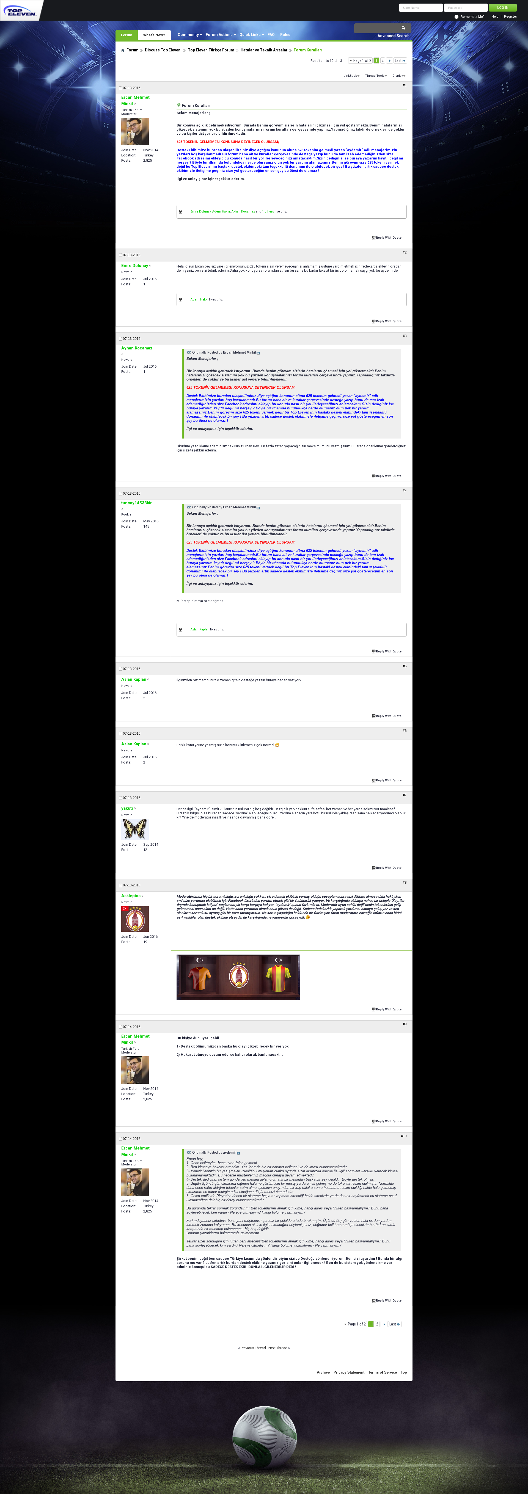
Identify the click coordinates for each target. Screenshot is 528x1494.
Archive (323, 1372)
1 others (268, 211)
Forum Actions (219, 34)
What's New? (154, 35)
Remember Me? (472, 17)
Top (404, 1372)
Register (510, 16)
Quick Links (250, 34)
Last (398, 60)
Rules (285, 34)
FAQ (271, 34)
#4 (405, 491)
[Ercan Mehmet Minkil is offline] (135, 131)
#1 (405, 85)
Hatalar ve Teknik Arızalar (264, 50)
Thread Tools (374, 76)
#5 (405, 666)
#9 (405, 1024)
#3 (405, 336)
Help (495, 16)
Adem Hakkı (221, 211)
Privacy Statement (349, 1372)
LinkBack (350, 76)
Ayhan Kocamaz (243, 211)
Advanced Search (393, 36)
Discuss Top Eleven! (163, 50)
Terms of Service (382, 1372)
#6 (405, 731)
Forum (126, 35)
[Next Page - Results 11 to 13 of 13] (389, 60)
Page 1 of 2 (362, 60)
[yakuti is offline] (135, 829)
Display (397, 76)
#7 (405, 795)
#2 (405, 252)
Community (188, 34)
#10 (404, 1136)
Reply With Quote (389, 237)
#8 (405, 882)
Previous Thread (253, 1348)
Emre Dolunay (201, 211)
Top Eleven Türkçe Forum (211, 50)
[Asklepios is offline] (135, 919)
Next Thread (277, 1348)
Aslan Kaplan (200, 629)
